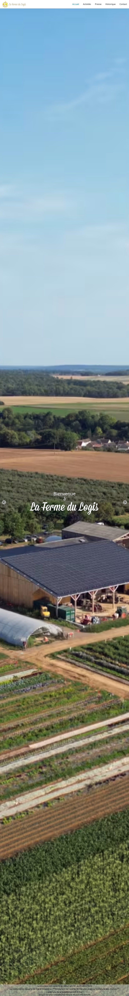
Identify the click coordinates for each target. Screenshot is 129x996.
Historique (110, 4)
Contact (123, 4)
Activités (87, 4)
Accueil (75, 4)
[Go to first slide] (125, 502)
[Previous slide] (4, 502)
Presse (98, 4)
